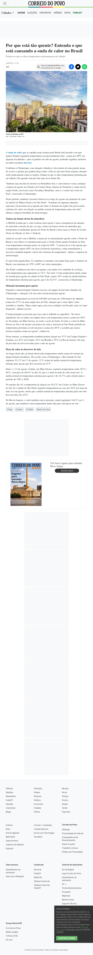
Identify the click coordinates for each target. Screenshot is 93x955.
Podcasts (38, 876)
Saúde (65, 891)
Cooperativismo (41, 916)
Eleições (9, 879)
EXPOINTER (45, 12)
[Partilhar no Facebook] (71, 66)
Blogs (8, 899)
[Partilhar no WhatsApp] (84, 66)
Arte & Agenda (12, 920)
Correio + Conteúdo (43, 912)
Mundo (65, 876)
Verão (64, 895)
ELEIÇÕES (32, 12)
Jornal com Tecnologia (44, 920)
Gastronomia (12, 928)
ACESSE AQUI (67, 558)
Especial (9, 935)
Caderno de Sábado (15, 932)
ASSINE (21, 12)
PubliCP (9, 887)
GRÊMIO (58, 12)
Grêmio (9, 912)
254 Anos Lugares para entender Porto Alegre (66, 552)
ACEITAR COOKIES (66, 938)
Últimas (9, 876)
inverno (27, 162)
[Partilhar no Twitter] (78, 66)
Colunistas (10, 895)
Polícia (37, 899)
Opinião (9, 891)
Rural (64, 879)
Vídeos (37, 879)
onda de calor (15, 152)
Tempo (65, 883)
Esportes (66, 899)
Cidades (6, 12)
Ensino (65, 887)
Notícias (37, 883)
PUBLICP (77, 12)
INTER (67, 12)
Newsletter (11, 883)
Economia (38, 891)
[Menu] (4, 3)
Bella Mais (10, 924)
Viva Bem (38, 924)
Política (37, 887)
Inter (8, 916)
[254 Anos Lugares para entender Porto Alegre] (26, 571)
